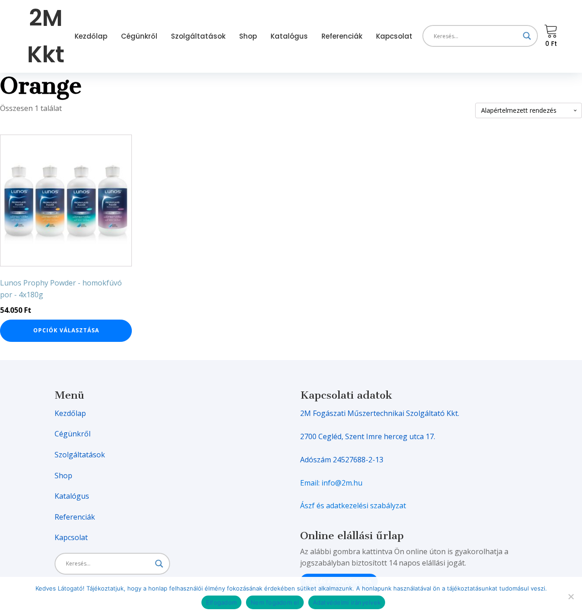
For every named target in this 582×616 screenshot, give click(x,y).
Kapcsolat (394, 36)
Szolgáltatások (198, 36)
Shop (248, 36)
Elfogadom (221, 602)
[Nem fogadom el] (570, 596)
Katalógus (289, 36)
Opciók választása (66, 330)
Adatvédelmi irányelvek (347, 602)
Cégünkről (139, 36)
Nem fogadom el (275, 602)
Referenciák (341, 36)
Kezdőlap (91, 36)
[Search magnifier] (527, 36)
